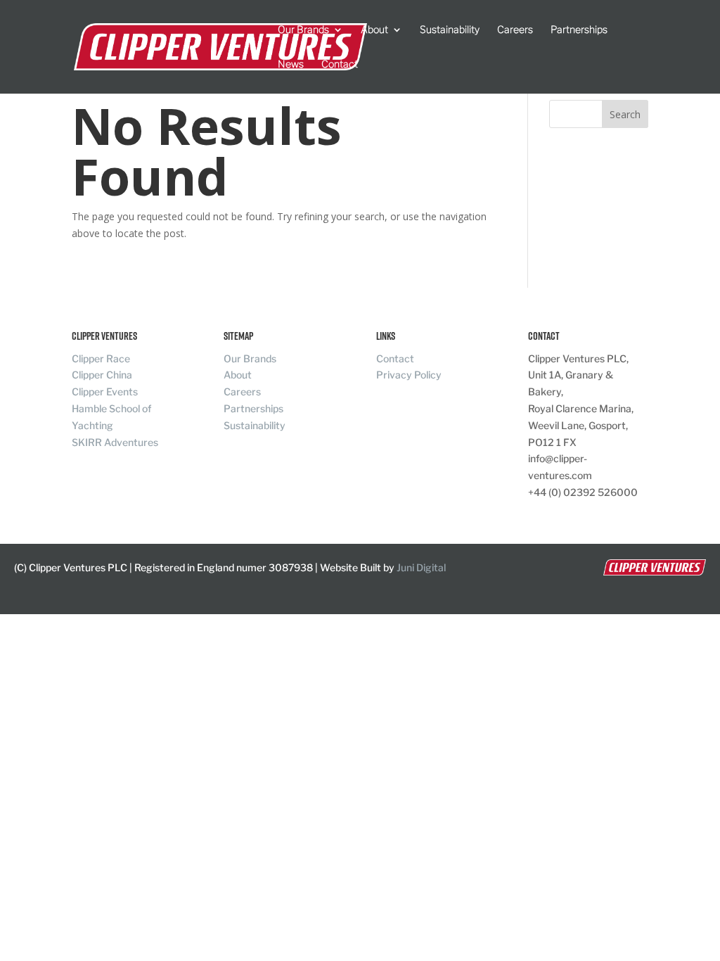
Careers (515, 30)
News (291, 64)
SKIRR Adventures (115, 442)
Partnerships (579, 30)
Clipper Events (105, 391)
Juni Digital (421, 567)
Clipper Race (101, 358)
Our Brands (303, 30)
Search (625, 114)
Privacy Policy (409, 375)
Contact (339, 64)
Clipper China (102, 375)
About (374, 30)
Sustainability (450, 30)
